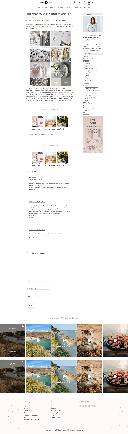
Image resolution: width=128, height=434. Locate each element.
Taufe (86, 82)
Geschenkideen (86, 83)
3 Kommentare (43, 17)
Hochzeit (85, 85)
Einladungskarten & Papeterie (92, 90)
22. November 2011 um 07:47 (37, 179)
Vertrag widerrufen (29, 422)
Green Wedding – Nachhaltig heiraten (94, 92)
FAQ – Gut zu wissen (56, 410)
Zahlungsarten (28, 410)
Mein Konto (89, 4)
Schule (86, 77)
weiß (53, 134)
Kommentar (30, 260)
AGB (25, 417)
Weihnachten (86, 114)
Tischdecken (44, 94)
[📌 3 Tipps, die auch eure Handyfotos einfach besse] (12, 340)
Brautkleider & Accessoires (91, 87)
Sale (89, 7)
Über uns (53, 408)
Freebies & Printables (90, 109)
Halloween (87, 66)
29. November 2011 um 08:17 (37, 230)
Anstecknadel (33, 92)
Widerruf (26, 413)
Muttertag (87, 71)
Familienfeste (77, 7)
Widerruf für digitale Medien (31, 419)
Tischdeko (50, 134)
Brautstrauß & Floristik (90, 88)
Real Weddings (88, 99)
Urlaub (84, 112)
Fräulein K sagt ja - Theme (59, 430)
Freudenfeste (86, 61)
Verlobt (87, 100)
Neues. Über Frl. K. (87, 104)
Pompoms (50, 96)
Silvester (87, 78)
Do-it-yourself (86, 60)
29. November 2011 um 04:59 (37, 202)
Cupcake (33, 98)
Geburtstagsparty (89, 65)
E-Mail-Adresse (31, 288)
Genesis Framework (70, 430)
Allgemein (37, 17)
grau (39, 134)
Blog (85, 7)
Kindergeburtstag (89, 68)
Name (29, 280)
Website (29, 296)
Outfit (84, 105)
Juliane (31, 178)
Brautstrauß (33, 100)
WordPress (76, 430)
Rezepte (87, 75)
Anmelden (81, 430)
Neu (39, 7)
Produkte (60, 7)
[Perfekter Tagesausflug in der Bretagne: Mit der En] (38, 340)
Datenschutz (27, 408)
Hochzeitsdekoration (90, 93)
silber (46, 134)
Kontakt (84, 3)
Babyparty (87, 63)
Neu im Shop (86, 102)
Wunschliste (69, 3)
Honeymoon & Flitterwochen (92, 97)
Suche (74, 3)
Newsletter (79, 3)
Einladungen (44, 92)
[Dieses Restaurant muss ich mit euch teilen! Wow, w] (115, 340)
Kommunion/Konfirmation (91, 70)
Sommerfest (88, 80)
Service (84, 107)
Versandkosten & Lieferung (31, 415)
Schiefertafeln (59, 89)
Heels (60, 100)
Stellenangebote (55, 413)
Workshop (44, 7)
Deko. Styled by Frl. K (88, 58)
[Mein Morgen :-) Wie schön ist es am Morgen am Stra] (64, 340)
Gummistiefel (58, 98)
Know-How (87, 110)
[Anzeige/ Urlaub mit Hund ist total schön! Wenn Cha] (89, 340)
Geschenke (68, 7)
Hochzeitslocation (89, 95)
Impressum (27, 406)
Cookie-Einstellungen (56, 417)
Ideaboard (43, 134)
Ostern (86, 73)
